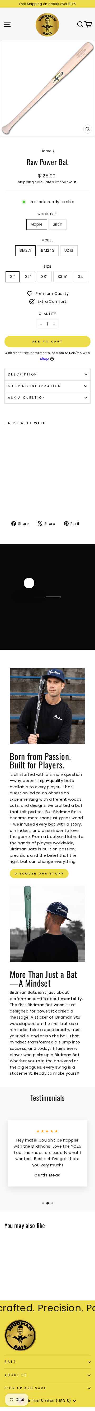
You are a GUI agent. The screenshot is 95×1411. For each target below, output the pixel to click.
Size (47, 266)
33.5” (63, 276)
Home (46, 151)
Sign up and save (25, 1388)
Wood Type (47, 214)
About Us (15, 1375)
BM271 (25, 250)
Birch (58, 224)
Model (47, 240)
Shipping (26, 182)
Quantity (47, 314)
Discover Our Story (39, 873)
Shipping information (34, 386)
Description (22, 374)
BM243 (47, 250)
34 (80, 276)
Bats (10, 1362)
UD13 (68, 250)
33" (44, 276)
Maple (37, 224)
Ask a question (26, 398)
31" (12, 276)
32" (28, 276)
